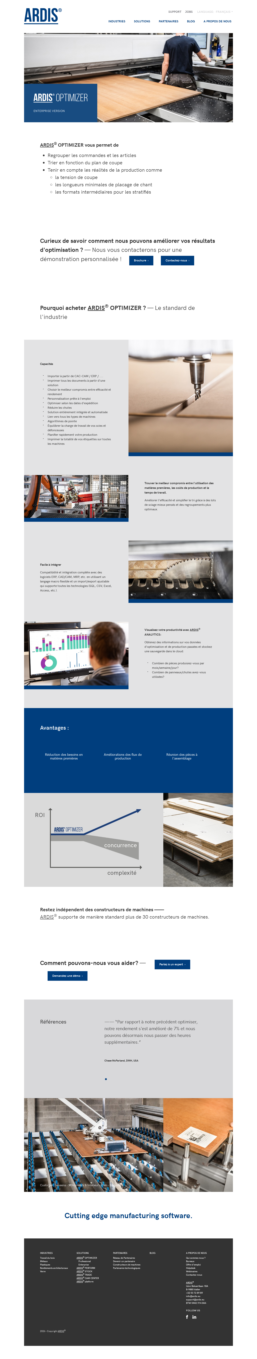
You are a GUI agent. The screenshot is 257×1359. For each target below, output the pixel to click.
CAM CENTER (88, 1278)
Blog (191, 21)
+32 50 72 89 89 (194, 1292)
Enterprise (83, 1264)
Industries (46, 1252)
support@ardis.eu (195, 1299)
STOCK (84, 1271)
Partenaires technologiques (126, 1267)
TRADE (84, 1274)
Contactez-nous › (177, 260)
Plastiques (45, 1264)
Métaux (44, 1261)
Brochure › (141, 260)
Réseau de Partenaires (124, 1257)
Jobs (189, 12)
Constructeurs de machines (126, 1264)
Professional (84, 1261)
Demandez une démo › (67, 976)
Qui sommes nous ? (195, 1257)
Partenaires (120, 1252)
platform (85, 1281)
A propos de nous (196, 1252)
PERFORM (86, 1267)
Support (174, 12)
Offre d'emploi (193, 1264)
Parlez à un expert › (172, 964)
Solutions (83, 1252)
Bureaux (190, 1261)
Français (223, 12)
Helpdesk (190, 1267)
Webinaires (191, 1271)
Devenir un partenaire (124, 1261)
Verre (43, 1271)
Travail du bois (47, 1257)
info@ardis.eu (193, 1296)
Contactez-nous (194, 1274)
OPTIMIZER (87, 1257)
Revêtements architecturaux (54, 1267)
